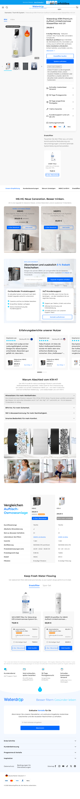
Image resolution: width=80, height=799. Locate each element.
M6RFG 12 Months (39, 537)
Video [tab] (12, 19)
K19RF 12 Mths (63, 537)
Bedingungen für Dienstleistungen (24, 766)
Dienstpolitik (60, 284)
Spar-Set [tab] (47, 585)
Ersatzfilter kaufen (60, 56)
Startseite (8, 13)
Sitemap (51, 766)
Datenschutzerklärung (30, 285)
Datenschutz (9, 766)
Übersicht (49, 50)
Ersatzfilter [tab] (34, 585)
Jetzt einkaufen (38, 2)
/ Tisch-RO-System (18, 13)
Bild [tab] (5, 19)
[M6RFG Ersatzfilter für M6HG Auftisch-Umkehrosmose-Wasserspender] (58, 229)
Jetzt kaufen (29, 227)
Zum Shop (27, 365)
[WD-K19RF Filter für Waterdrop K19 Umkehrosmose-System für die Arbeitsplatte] (25, 603)
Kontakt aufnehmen (57, 317)
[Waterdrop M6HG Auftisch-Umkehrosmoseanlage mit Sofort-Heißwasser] (21, 229)
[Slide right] (41, 66)
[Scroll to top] (40, 689)
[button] (3, 7)
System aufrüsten (60, 61)
